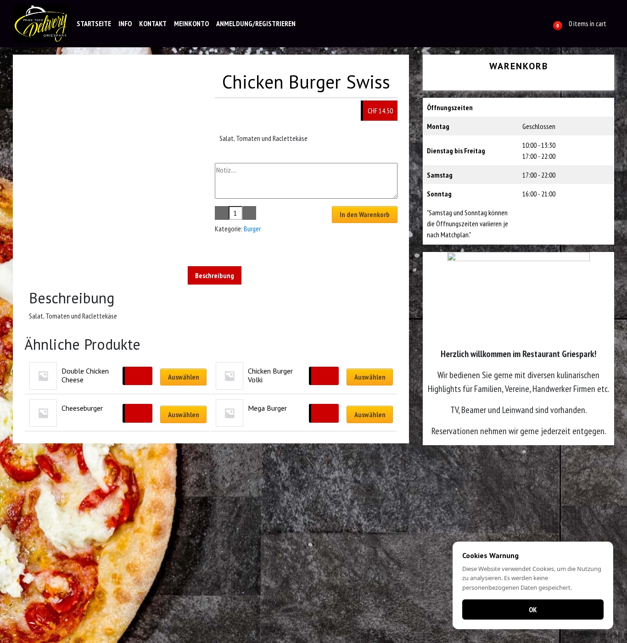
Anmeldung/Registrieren (256, 23)
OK (533, 609)
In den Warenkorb (365, 214)
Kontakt (153, 23)
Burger (252, 228)
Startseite (94, 23)
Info (125, 23)
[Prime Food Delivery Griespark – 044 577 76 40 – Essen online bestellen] (40, 24)
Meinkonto (191, 23)
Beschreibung (214, 275)
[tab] (214, 275)
